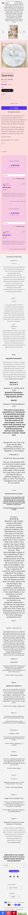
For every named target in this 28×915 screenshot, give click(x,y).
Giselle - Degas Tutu (19, 706)
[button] (3, 32)
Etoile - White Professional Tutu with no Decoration (14, 722)
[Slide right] (17, 70)
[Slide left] (10, 70)
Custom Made (7, 90)
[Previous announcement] (2, 11)
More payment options (14, 112)
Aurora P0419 (19, 675)
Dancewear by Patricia (13, 907)
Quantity (3, 94)
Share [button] (5, 151)
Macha (19, 768)
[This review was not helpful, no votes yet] (24, 201)
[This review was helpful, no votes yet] (21, 201)
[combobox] (19, 178)
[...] (11, 377)
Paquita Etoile (16, 842)
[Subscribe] (23, 865)
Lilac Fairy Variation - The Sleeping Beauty (16, 810)
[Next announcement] (25, 11)
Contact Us (23, 913)
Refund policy (19, 909)
